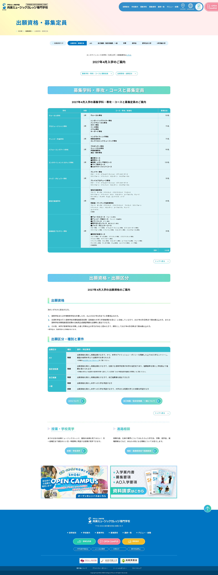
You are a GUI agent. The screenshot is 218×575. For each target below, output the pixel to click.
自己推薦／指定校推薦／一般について (139, 401)
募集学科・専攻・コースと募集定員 (95, 74)
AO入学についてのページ (91, 360)
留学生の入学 (146, 43)
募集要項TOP (58, 43)
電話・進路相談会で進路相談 (139, 451)
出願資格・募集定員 (77, 43)
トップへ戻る (160, 261)
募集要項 (28, 31)
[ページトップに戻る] (207, 508)
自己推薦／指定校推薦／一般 (108, 43)
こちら (128, 55)
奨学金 (134, 43)
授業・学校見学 (73, 451)
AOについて (73, 401)
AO (91, 43)
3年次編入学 (161, 43)
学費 (124, 43)
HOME (20, 31)
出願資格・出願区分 (124, 74)
